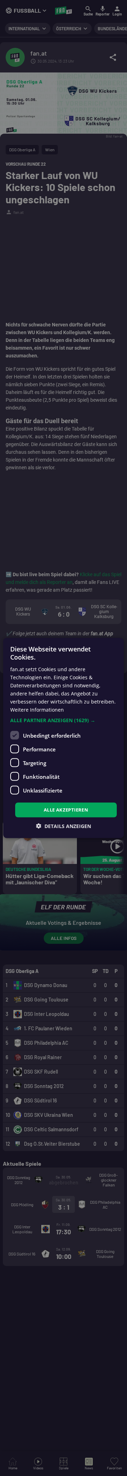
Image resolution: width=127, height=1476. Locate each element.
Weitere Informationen (37, 709)
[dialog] (63, 738)
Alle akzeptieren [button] (66, 810)
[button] (63, 720)
